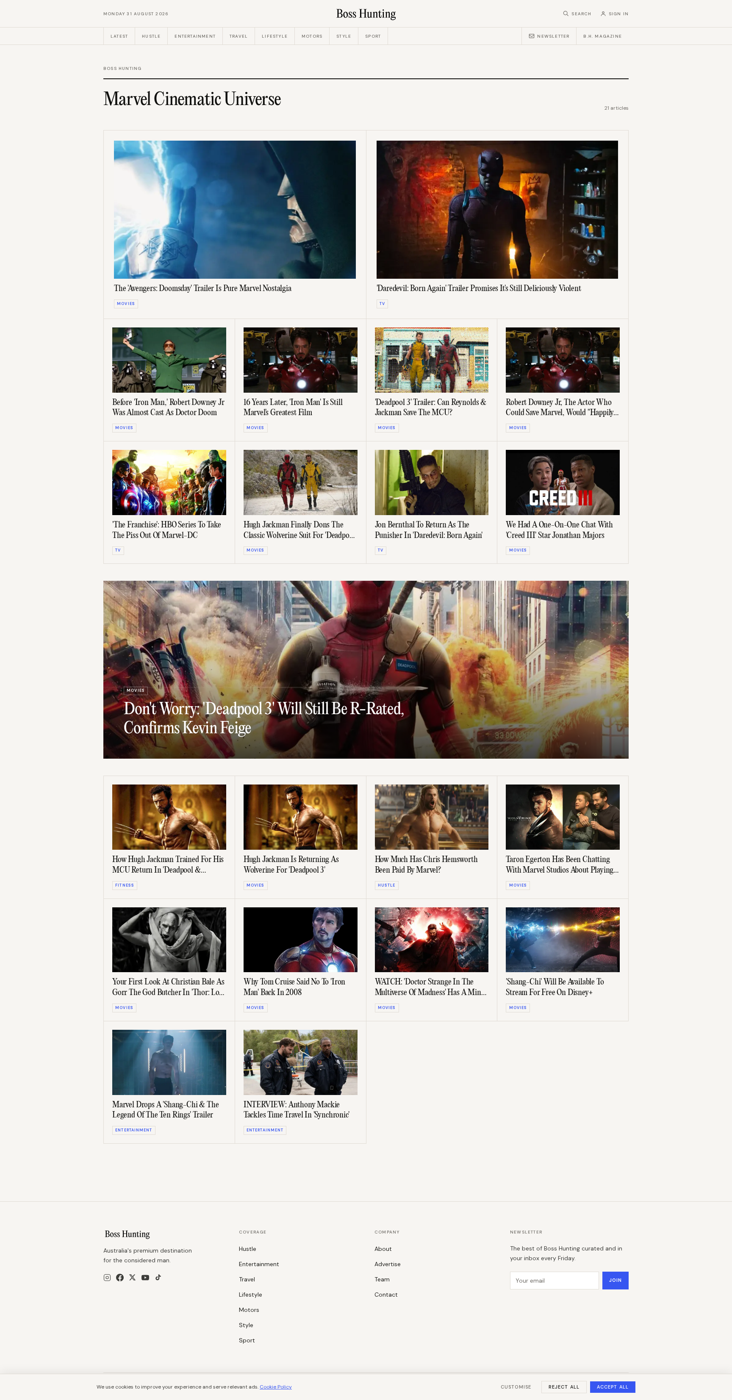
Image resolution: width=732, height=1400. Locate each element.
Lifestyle (275, 36)
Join (615, 1280)
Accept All (613, 1387)
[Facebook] (120, 1277)
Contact (386, 1294)
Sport (373, 36)
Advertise (387, 1264)
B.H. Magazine (602, 36)
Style (343, 36)
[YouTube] (145, 1277)
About (383, 1249)
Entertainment (195, 36)
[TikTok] (158, 1277)
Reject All (564, 1387)
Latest (119, 36)
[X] (132, 1277)
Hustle (151, 36)
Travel (239, 36)
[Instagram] (107, 1277)
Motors (312, 36)
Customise (516, 1387)
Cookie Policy (276, 1386)
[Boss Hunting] (366, 13)
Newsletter (553, 36)
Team (382, 1279)
